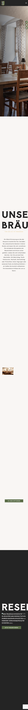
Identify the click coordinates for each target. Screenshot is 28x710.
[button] (26, 3)
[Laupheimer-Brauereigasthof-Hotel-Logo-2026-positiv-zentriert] (3, 3)
